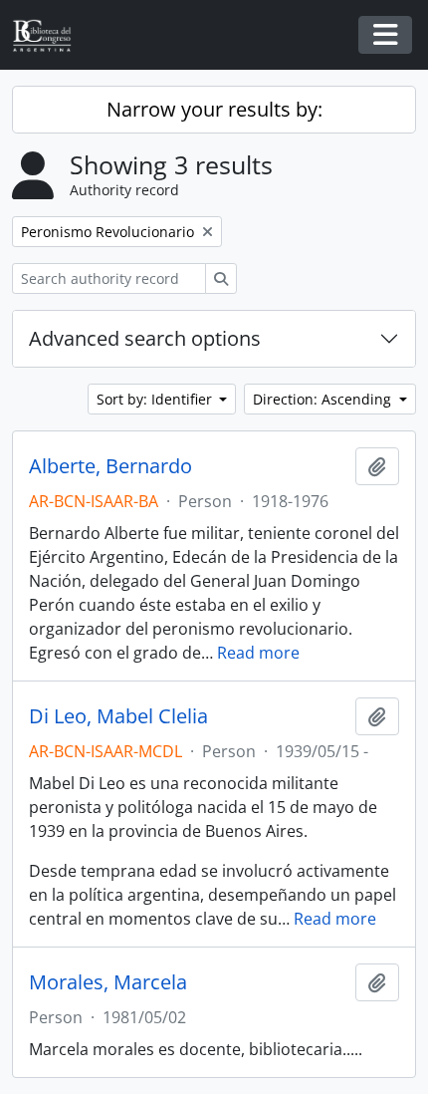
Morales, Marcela (108, 982)
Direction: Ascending (324, 399)
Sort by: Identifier (156, 399)
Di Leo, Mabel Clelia (118, 716)
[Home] (50, 35)
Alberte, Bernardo (110, 466)
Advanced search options (145, 338)
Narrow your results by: (214, 109)
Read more (258, 653)
